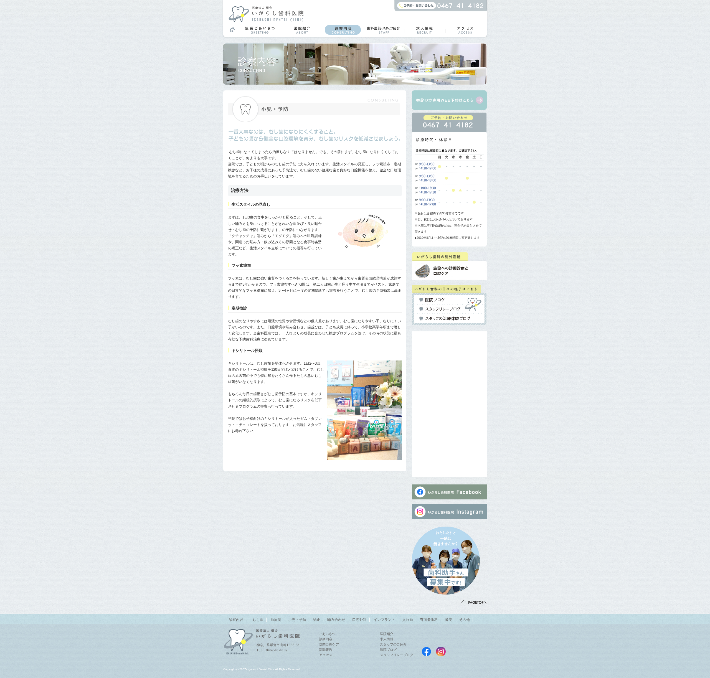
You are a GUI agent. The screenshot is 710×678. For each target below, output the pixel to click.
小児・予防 (297, 620)
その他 (464, 620)
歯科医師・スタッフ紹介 (383, 30)
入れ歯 (407, 620)
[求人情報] (450, 591)
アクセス (465, 30)
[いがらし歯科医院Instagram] (449, 521)
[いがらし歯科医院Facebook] (449, 499)
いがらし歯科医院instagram (441, 651)
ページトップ (474, 602)
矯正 (316, 620)
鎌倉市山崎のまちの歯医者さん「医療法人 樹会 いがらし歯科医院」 (266, 14)
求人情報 (424, 30)
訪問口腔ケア (329, 644)
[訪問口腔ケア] (448, 275)
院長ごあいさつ (260, 30)
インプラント (384, 620)
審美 (448, 620)
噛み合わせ (336, 620)
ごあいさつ (327, 634)
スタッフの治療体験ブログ (444, 318)
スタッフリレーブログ (439, 309)
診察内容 (342, 30)
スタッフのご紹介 (393, 644)
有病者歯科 (429, 620)
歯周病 (275, 620)
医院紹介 (301, 30)
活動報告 (325, 650)
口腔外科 (359, 620)
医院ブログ (432, 300)
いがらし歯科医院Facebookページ (426, 651)
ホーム (231, 30)
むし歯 (258, 620)
